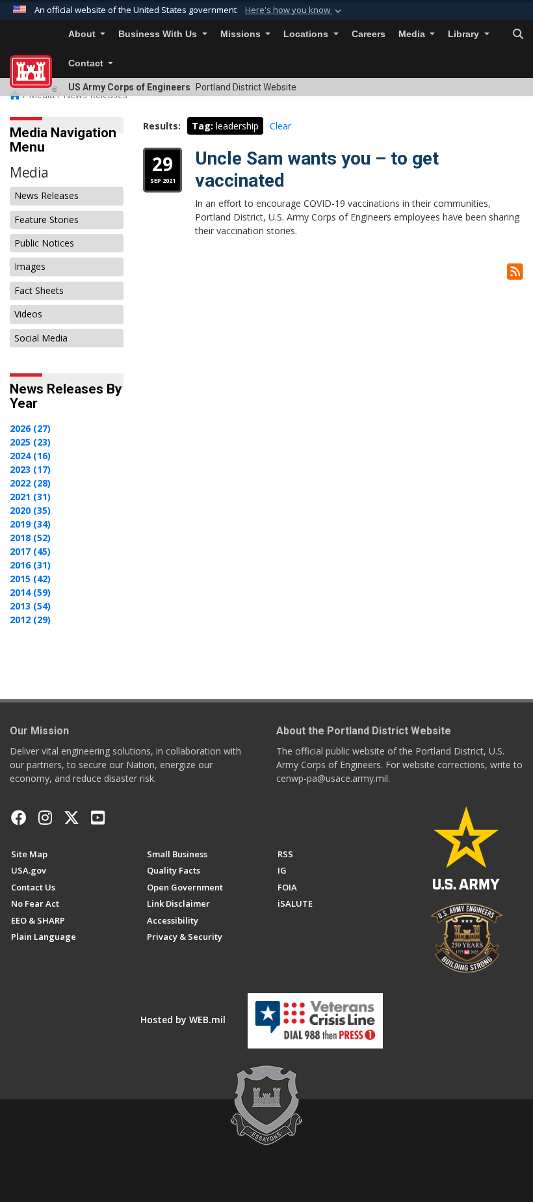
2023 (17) (30, 469)
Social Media (41, 338)
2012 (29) (30, 619)
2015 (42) (30, 578)
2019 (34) (30, 524)
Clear (280, 126)
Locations (307, 34)
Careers (368, 34)
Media (413, 34)
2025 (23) (30, 442)
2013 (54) (30, 606)
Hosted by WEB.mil (183, 1019)
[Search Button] (518, 34)
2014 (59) (30, 592)
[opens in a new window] (45, 817)
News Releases (46, 195)
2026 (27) (30, 428)
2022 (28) (30, 483)
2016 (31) (30, 565)
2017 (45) (30, 551)
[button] (294, 10)
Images (30, 266)
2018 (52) (30, 537)
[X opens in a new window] (71, 817)
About (83, 34)
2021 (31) (30, 496)
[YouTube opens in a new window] (98, 817)
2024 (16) (30, 455)
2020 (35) (30, 510)
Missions (241, 34)
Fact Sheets (39, 290)
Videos (28, 314)
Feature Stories (46, 219)
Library (465, 34)
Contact (87, 63)
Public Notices (44, 243)
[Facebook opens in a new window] (19, 817)
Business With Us (159, 34)
